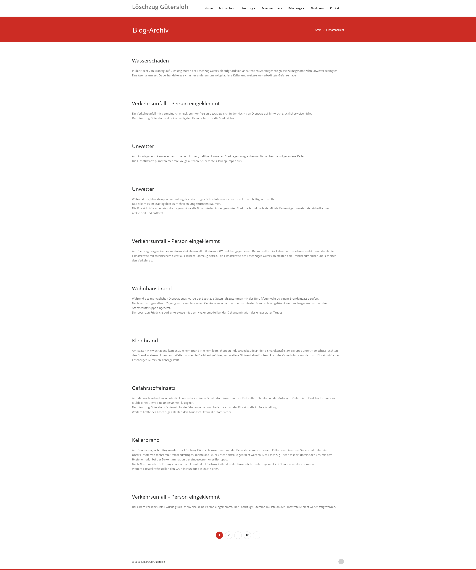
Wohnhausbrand (152, 288)
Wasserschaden (150, 60)
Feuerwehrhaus (271, 8)
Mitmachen (226, 8)
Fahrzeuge (295, 8)
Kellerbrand (146, 439)
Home (209, 8)
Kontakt (335, 8)
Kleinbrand (145, 340)
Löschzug (247, 8)
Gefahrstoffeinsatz (154, 387)
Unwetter (143, 146)
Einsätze (316, 8)
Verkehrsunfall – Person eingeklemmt (176, 103)
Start (318, 30)
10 (247, 535)
